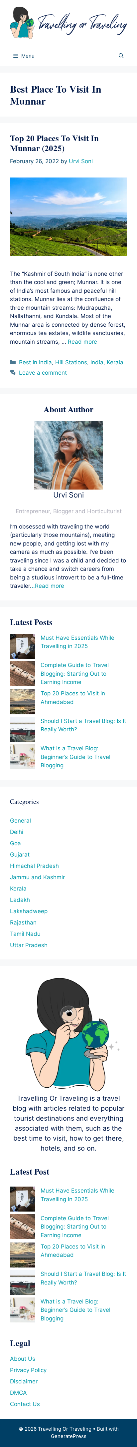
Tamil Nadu (25, 933)
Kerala (115, 362)
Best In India (35, 362)
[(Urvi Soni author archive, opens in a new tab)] (68, 487)
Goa (15, 843)
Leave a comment (43, 372)
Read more (82, 341)
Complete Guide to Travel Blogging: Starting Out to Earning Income (75, 673)
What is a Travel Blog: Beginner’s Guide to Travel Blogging (75, 757)
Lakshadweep (29, 911)
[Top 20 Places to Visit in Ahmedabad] (22, 703)
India (96, 362)
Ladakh (20, 900)
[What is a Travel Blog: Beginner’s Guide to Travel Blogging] (22, 758)
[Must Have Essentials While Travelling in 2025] (22, 647)
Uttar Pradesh (29, 945)
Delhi (16, 832)
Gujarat (20, 854)
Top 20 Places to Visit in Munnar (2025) (54, 143)
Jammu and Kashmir (37, 877)
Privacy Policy (28, 1370)
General (20, 820)
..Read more (48, 585)
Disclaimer (24, 1381)
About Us (22, 1358)
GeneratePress (68, 1436)
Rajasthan (23, 922)
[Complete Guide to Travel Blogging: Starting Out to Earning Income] (22, 675)
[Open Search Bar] (121, 56)
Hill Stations (71, 362)
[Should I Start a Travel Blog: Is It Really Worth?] (22, 731)
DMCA (18, 1392)
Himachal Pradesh (34, 866)
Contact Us (25, 1404)
